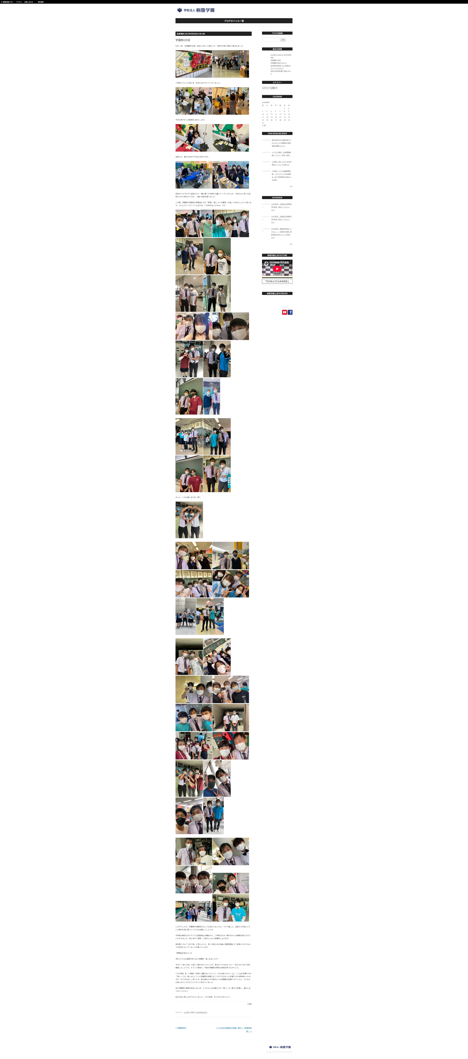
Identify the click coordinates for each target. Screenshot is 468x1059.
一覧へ (291, 186)
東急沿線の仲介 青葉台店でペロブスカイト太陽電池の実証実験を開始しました (281, 143)
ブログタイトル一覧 (234, 20)
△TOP (249, 1004)
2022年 (186, 1012)
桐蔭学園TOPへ (8, 2)
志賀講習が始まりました (279, 63)
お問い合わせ (28, 2)
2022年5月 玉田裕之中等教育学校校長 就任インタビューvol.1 (281, 219)
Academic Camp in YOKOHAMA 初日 (281, 56)
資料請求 (41, 2)
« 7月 (264, 125)
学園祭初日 (181, 1028)
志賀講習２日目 (276, 60)
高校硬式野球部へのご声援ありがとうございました (281, 66)
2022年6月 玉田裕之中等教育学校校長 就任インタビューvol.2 (281, 207)
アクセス (19, 2)
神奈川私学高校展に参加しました (281, 72)
